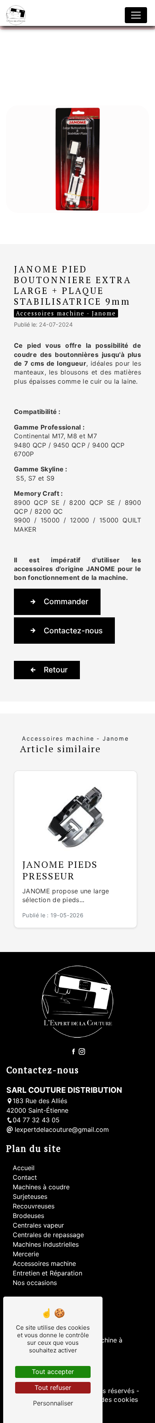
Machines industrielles (46, 1244)
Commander (66, 601)
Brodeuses (28, 1216)
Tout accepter (53, 1372)
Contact (25, 1177)
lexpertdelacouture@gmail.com (61, 1129)
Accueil (24, 1168)
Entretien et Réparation (47, 1273)
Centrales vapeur (38, 1225)
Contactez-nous (73, 630)
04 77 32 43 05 (36, 1120)
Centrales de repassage (48, 1235)
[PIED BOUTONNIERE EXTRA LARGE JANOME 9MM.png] (77, 159)
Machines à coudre (41, 1187)
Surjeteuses (30, 1196)
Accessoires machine (44, 1263)
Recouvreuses (33, 1206)
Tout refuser (53, 1387)
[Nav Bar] (136, 15)
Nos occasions (35, 1283)
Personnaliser (53, 1403)
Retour (56, 669)
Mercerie (26, 1254)
